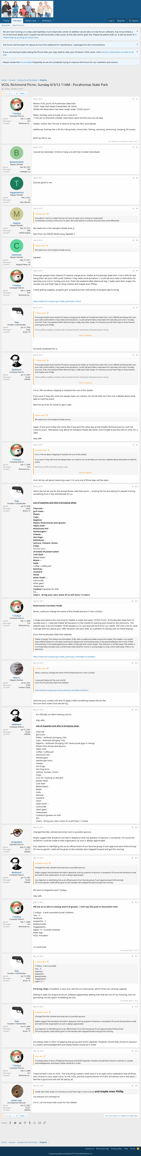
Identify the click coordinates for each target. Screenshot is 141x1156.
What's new (30, 20)
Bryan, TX (26, 332)
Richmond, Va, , (24, 123)
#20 (136, 1086)
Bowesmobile (17, 161)
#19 (136, 1051)
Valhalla (27, 379)
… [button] (13, 93)
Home (6, 20)
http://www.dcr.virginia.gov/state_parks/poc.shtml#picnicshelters (64, 656)
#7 (137, 307)
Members (46, 20)
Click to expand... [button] (86, 335)
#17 (136, 956)
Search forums (18, 25)
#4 (137, 208)
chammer (17, 254)
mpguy (16, 223)
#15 (136, 858)
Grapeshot (16, 842)
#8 (137, 355)
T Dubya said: (40, 214)
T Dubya (6, 89)
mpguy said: (40, 245)
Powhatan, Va (25, 171)
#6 (137, 271)
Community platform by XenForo (70, 1154)
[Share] (133, 99)
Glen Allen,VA (25, 202)
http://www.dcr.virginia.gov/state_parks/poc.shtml (57, 301)
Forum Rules (26, 62)
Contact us (89, 1148)
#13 (136, 710)
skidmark (16, 369)
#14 (136, 827)
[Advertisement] (51, 73)
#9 (137, 445)
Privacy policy (116, 1148)
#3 (137, 178)
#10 (136, 486)
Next (22, 93)
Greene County (24, 687)
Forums (17, 20)
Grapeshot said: (41, 863)
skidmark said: (41, 450)
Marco (16, 677)
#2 (137, 147)
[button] (38, 20)
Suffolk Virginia (24, 233)
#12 (136, 663)
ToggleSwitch (17, 192)
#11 (136, 601)
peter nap (16, 1100)
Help (126, 1148)
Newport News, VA (23, 264)
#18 (136, 1007)
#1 (137, 99)
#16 (136, 902)
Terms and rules (102, 1148)
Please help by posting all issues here (20, 37)
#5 (137, 240)
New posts (5, 25)
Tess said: (39, 1056)
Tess (16, 322)
